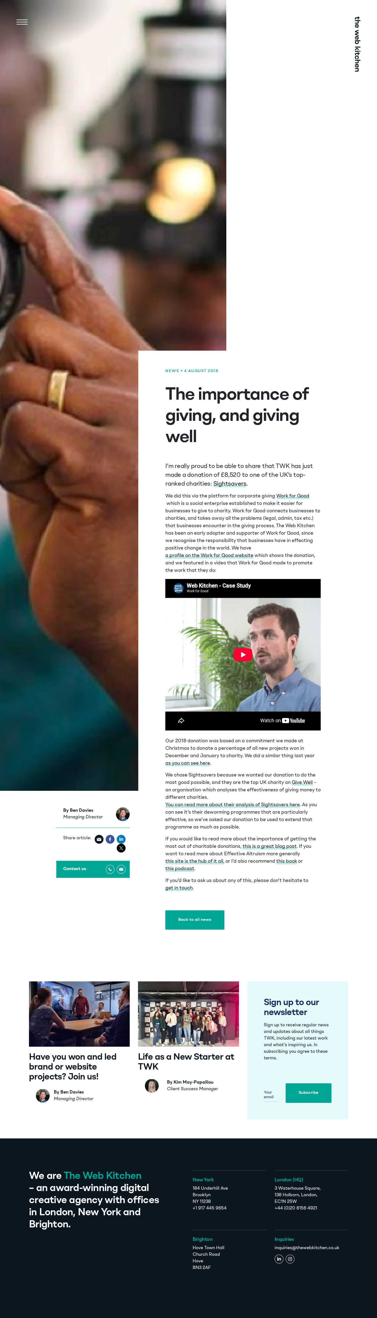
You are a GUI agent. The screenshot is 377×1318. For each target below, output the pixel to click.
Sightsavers (229, 484)
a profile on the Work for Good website (209, 555)
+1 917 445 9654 (210, 1208)
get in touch (179, 888)
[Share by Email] (99, 839)
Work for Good (292, 496)
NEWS (172, 371)
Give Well (302, 782)
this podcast (179, 869)
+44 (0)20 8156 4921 (296, 1208)
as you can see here (187, 763)
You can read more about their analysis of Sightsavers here (232, 805)
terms (270, 1058)
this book (286, 861)
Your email (269, 1094)
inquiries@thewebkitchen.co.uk (307, 1248)
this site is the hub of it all (194, 861)
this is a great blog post (270, 846)
